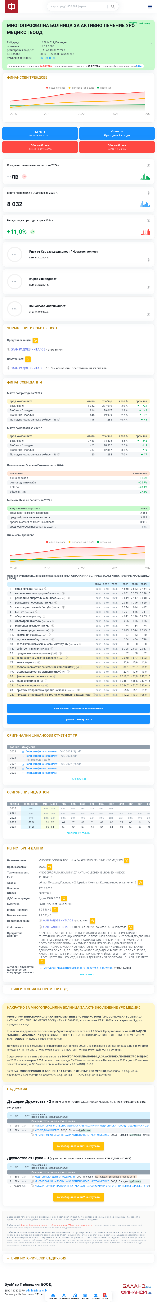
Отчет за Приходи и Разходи (117, 133)
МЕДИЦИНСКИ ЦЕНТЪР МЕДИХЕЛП (55, 1176)
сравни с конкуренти (78, 719)
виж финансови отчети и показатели (78, 708)
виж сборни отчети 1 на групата (78, 1146)
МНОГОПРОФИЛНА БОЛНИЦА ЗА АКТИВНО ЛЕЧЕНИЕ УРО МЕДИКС (72, 1135)
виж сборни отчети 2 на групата (78, 1197)
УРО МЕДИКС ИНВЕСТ (47, 1130)
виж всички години (78, 833)
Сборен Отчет (40, 147)
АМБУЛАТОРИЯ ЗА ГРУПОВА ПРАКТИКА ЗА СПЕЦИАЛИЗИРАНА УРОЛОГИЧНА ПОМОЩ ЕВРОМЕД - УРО (92, 1186)
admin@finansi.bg (37, 1290)
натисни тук (48, 57)
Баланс (39, 133)
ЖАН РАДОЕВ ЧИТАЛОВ (28, 349)
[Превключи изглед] (151, 44)
